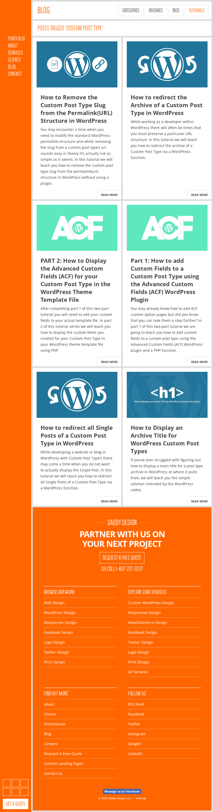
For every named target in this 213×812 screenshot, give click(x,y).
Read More (109, 195)
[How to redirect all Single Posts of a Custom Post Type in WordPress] (77, 395)
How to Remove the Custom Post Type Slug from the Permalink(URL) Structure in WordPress (76, 108)
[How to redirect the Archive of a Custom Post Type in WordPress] (167, 64)
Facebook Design (58, 632)
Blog (12, 66)
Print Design (54, 662)
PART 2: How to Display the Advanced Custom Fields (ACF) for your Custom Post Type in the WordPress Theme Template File (75, 280)
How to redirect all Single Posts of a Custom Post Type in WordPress (77, 435)
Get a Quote (15, 804)
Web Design (54, 602)
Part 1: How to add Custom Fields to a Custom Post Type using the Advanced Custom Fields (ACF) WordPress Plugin (165, 280)
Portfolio (16, 38)
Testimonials (55, 723)
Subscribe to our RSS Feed (7, 783)
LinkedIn (24, 792)
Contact (15, 74)
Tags (175, 10)
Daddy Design (122, 523)
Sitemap (141, 798)
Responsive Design (60, 622)
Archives (156, 10)
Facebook (15, 783)
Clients (14, 59)
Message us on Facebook (122, 791)
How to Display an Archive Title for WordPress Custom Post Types (165, 439)
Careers (50, 743)
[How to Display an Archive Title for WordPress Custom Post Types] (167, 395)
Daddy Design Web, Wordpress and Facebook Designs (15, 19)
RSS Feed (136, 704)
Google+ (15, 792)
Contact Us (53, 773)
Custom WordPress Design (151, 602)
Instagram (7, 792)
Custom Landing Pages (63, 763)
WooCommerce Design (147, 622)
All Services (138, 671)
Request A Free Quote (122, 557)
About (13, 45)
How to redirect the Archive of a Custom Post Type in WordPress (167, 105)
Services (15, 52)
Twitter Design (56, 652)
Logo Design (54, 642)
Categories (130, 10)
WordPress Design (60, 612)
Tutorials (196, 10)
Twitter (24, 783)
